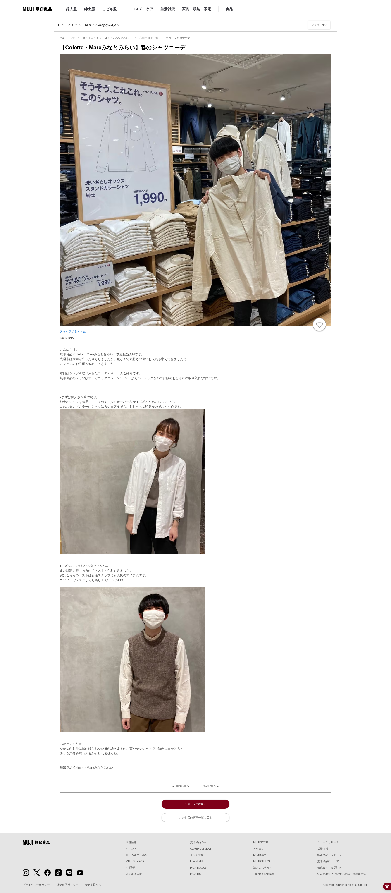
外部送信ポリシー (67, 884)
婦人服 (71, 9)
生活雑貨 (167, 9)
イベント (131, 848)
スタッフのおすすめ (73, 331)
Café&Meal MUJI (200, 848)
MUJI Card (259, 855)
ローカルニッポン (137, 855)
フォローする (319, 25)
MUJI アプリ (260, 842)
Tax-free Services (263, 874)
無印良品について (328, 861)
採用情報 (322, 848)
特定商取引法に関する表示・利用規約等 (341, 874)
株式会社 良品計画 (329, 867)
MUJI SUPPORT (136, 861)
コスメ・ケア (142, 9)
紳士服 (89, 9)
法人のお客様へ (262, 867)
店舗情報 (131, 842)
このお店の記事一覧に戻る (195, 817)
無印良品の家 (198, 842)
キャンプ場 (197, 855)
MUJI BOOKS (198, 867)
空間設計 (131, 867)
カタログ (258, 848)
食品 (229, 9)
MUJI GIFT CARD (264, 861)
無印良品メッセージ (329, 855)
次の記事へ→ (211, 786)
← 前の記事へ (180, 786)
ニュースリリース (328, 842)
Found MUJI (197, 861)
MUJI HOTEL (198, 874)
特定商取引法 (93, 884)
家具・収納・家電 (196, 9)
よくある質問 (134, 874)
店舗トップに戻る (195, 804)
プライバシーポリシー (36, 884)
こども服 (109, 9)
